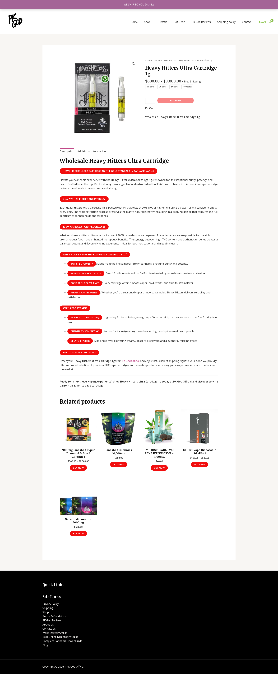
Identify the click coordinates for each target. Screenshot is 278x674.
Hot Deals (179, 22)
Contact (246, 22)
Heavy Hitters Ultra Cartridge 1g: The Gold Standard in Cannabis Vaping (108, 170)
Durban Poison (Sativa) (85, 331)
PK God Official (130, 361)
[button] (152, 22)
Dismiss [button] (149, 4)
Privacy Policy (50, 604)
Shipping (47, 608)
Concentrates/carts (164, 60)
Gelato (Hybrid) (80, 340)
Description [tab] (67, 151)
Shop (147, 22)
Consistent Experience (85, 283)
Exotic (163, 22)
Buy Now (175, 100)
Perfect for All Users (84, 292)
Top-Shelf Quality (82, 263)
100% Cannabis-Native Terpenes (84, 226)
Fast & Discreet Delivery (79, 352)
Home (134, 22)
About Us (48, 624)
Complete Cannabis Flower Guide (62, 641)
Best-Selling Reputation (86, 273)
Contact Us (49, 628)
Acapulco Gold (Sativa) (85, 317)
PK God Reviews (201, 22)
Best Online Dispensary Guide (60, 637)
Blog (45, 645)
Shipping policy (226, 22)
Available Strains (75, 308)
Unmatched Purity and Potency (84, 199)
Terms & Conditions (54, 616)
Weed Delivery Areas (54, 633)
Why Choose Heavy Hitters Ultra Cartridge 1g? (95, 254)
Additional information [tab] (91, 151)
